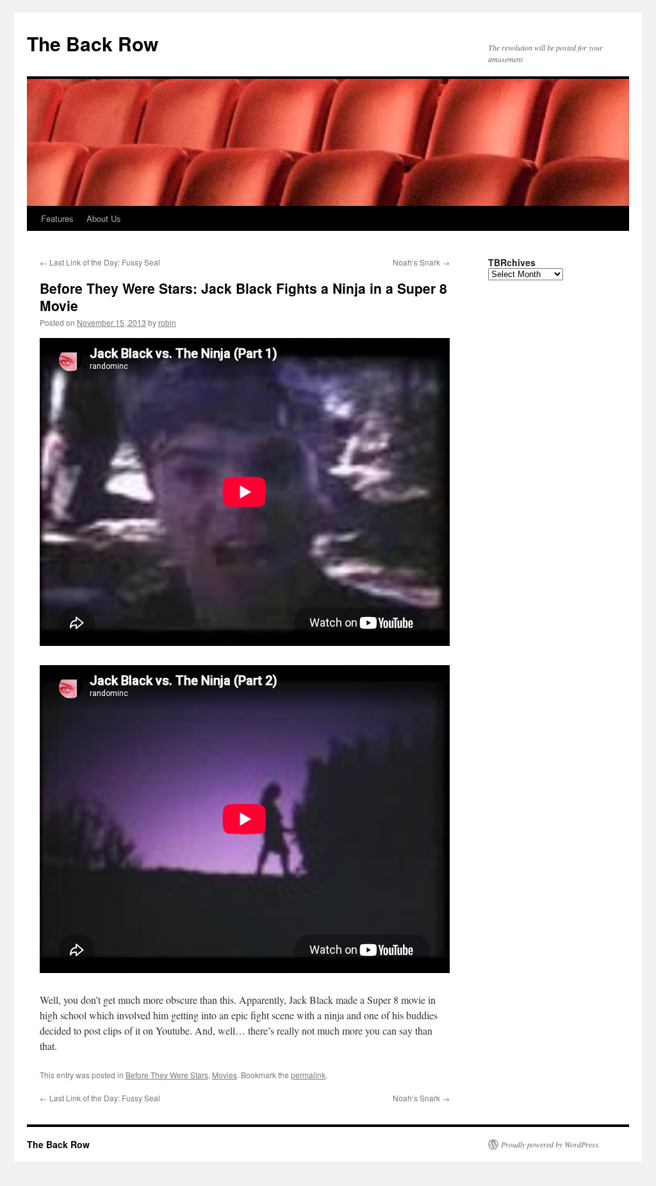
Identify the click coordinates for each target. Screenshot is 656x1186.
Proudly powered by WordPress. (550, 1144)
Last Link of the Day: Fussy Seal (100, 262)
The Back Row (92, 43)
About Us (103, 218)
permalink (308, 1074)
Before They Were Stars (167, 1074)
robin (167, 322)
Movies (224, 1074)
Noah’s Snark (421, 262)
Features (57, 218)
